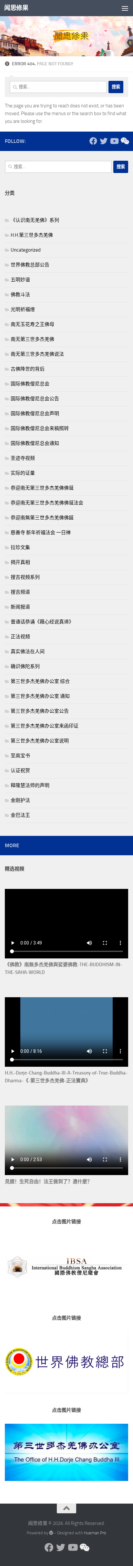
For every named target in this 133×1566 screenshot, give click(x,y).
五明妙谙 (20, 280)
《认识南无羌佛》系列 (35, 220)
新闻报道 (20, 607)
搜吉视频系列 (25, 577)
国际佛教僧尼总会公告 (35, 399)
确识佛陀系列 (25, 666)
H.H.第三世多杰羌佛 (32, 235)
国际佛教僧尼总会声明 (35, 413)
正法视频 (20, 637)
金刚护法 (20, 800)
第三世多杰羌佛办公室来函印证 (44, 726)
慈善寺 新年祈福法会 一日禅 (41, 532)
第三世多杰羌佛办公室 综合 (40, 681)
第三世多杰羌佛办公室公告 (40, 711)
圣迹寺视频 (23, 458)
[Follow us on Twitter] (103, 141)
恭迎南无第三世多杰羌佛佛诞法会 (47, 503)
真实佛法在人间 (28, 651)
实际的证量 (23, 473)
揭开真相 (20, 562)
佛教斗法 (20, 294)
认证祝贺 (20, 770)
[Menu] (125, 8)
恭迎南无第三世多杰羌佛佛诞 (42, 488)
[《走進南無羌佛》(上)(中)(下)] (124, 141)
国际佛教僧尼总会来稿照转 (40, 428)
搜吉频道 (20, 592)
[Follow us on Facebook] (93, 141)
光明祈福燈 (23, 309)
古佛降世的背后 (28, 369)
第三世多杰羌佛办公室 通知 (40, 696)
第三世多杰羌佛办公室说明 (40, 741)
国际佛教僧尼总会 (30, 384)
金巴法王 (20, 815)
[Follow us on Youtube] (114, 141)
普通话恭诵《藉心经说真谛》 (42, 622)
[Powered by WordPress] (51, 1533)
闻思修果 (16, 8)
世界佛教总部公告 (30, 265)
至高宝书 (20, 756)
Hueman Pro (95, 1532)
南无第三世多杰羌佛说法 (37, 354)
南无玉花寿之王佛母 (32, 324)
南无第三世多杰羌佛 (32, 339)
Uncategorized (26, 250)
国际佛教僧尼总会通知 (35, 443)
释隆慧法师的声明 (30, 785)
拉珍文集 (20, 547)
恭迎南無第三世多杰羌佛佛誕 (42, 518)
